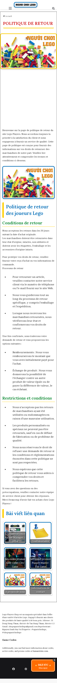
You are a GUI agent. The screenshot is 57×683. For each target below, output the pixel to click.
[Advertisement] (28, 100)
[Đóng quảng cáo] (54, 660)
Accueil (8, 16)
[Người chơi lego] (25, 4)
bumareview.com (40, 651)
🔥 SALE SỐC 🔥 (43, 666)
